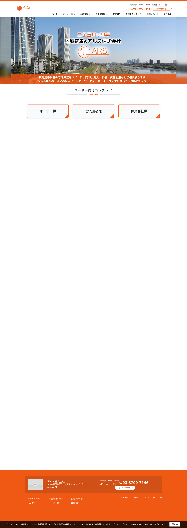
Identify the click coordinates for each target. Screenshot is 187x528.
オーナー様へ (69, 14)
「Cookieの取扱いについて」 (139, 524)
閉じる (175, 524)
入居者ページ (33, 503)
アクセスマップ (123, 497)
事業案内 (116, 14)
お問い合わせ (161, 9)
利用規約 (136, 497)
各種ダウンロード (133, 14)
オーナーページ (34, 499)
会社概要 (168, 14)
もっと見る (93, 207)
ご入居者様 (93, 111)
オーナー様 (48, 111)
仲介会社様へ (101, 14)
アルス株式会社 (56, 481)
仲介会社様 (139, 111)
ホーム (54, 14)
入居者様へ (85, 14)
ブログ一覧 (54, 503)
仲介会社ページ (56, 499)
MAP (52, 487)
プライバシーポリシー (153, 497)
